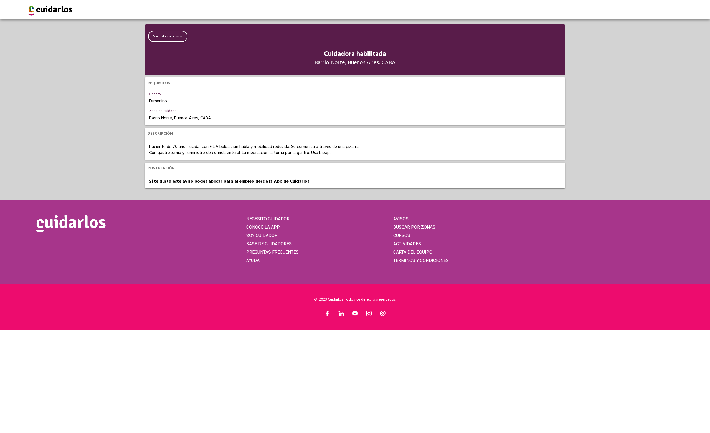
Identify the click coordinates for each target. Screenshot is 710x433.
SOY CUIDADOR (261, 235)
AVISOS (401, 218)
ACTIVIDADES (407, 243)
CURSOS (401, 235)
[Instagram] (369, 315)
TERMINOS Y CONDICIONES (421, 260)
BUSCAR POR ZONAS (414, 227)
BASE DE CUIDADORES (269, 243)
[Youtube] (355, 315)
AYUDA (253, 260)
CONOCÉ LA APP (263, 227)
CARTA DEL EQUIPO (412, 252)
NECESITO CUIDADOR (268, 218)
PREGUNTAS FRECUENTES (272, 252)
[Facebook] (327, 315)
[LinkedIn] (341, 315)
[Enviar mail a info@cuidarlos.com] (383, 315)
